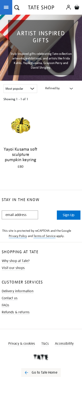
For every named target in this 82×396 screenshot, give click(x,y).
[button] (17, 8)
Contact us (10, 298)
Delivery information (17, 291)
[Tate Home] (41, 357)
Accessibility (64, 343)
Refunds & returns (16, 312)
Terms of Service (44, 236)
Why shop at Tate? (16, 261)
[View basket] (76, 8)
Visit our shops (13, 268)
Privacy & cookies (21, 343)
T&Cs (45, 343)
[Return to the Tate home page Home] (41, 8)
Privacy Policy (18, 236)
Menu (7, 7)
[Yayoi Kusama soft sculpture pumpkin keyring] (20, 126)
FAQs (5, 305)
